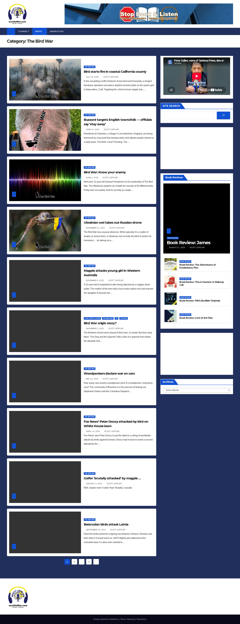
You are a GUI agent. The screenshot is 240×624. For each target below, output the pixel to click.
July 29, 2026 (92, 77)
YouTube (123, 318)
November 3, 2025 (95, 329)
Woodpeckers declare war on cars (109, 373)
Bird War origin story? (100, 323)
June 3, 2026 (92, 178)
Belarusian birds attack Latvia (106, 524)
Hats (38, 31)
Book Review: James (188, 242)
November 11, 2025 (95, 228)
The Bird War (90, 67)
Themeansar (141, 619)
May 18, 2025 (92, 379)
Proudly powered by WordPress (106, 619)
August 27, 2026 (177, 248)
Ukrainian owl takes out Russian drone (113, 222)
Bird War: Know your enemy (105, 172)
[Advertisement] (196, 148)
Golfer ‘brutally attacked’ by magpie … (112, 478)
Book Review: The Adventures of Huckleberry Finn (197, 266)
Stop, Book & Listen (92, 318)
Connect (23, 31)
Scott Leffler (110, 77)
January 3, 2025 (94, 484)
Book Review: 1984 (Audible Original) (199, 300)
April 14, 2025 (93, 431)
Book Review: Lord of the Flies (196, 318)
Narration (56, 31)
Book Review (173, 238)
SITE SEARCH (171, 105)
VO (116, 318)
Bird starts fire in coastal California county (115, 72)
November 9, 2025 (95, 280)
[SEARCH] (223, 115)
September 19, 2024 (96, 530)
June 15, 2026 (93, 129)
